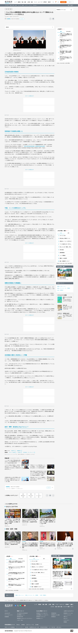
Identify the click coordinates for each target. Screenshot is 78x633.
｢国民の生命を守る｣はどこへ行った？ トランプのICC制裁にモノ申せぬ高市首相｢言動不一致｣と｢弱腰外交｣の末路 (47, 544)
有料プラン (66, 616)
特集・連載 (24, 2)
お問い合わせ (58, 627)
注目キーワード (60, 283)
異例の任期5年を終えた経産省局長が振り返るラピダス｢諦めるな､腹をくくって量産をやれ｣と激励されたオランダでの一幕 (58, 574)
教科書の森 (53, 616)
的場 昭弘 (9, 18)
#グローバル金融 (12, 452)
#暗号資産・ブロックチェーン (28, 452)
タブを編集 (71, 5)
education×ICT (7, 613)
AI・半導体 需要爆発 (62, 277)
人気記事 (59, 29)
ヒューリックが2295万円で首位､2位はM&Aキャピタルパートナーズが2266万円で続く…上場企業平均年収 (13, 543)
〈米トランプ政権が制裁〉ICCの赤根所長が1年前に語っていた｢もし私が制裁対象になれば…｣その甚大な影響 (65, 544)
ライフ (26, 5)
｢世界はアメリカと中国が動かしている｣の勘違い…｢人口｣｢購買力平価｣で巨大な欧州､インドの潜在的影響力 (37, 466)
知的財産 (26, 627)
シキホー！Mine (20, 620)
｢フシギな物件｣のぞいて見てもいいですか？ (66, 244)
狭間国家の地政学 (66, 313)
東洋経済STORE (20, 616)
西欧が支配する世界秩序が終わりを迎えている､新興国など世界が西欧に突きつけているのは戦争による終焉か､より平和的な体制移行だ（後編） (38, 473)
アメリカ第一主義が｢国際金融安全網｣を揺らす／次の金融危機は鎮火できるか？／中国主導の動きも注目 (12, 462)
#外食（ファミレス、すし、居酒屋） (64, 288)
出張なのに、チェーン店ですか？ (66, 241)
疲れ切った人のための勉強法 (67, 298)
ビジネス (7, 5)
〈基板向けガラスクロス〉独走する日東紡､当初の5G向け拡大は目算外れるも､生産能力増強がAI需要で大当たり (58, 584)
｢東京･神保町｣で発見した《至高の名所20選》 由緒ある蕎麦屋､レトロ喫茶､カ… (65, 52)
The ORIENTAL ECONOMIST (22, 613)
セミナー (39, 2)
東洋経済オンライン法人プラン (42, 613)
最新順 (19, 2)
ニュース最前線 (62, 255)
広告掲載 (36, 624)
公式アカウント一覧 (30, 624)
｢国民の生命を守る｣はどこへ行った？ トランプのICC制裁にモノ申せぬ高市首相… (66, 57)
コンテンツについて (67, 614)
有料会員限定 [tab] (68, 31)
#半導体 (19, 452)
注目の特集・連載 (61, 266)
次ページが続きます (29, 95)
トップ (15, 2)
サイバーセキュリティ (9, 614)
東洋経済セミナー (39, 618)
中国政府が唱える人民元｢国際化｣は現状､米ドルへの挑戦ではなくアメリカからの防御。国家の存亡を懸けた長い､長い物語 (12, 479)
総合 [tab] (61, 31)
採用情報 (23, 624)
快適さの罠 (65, 305)
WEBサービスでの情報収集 (10, 627)
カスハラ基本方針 (52, 627)
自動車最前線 (62, 252)
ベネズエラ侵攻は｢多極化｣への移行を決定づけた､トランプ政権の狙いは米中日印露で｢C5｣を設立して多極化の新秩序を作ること (13, 467)
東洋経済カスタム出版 (55, 614)
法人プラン (66, 618)
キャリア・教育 (21, 5)
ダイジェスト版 (62, 235)
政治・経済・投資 (13, 5)
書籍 (49, 2)
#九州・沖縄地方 (60, 290)
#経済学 (12, 450)
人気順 (28, 2)
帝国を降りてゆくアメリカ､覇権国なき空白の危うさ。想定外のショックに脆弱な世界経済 (38, 479)
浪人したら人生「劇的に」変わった (66, 246)
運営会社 (18, 624)
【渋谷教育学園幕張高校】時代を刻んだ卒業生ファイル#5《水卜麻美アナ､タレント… (66, 46)
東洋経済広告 (53, 613)
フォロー (21, 18)
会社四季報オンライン (21, 614)
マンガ (35, 2)
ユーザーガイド (66, 620)
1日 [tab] (34, 558)
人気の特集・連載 (61, 230)
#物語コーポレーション (61, 286)
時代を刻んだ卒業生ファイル (65, 238)
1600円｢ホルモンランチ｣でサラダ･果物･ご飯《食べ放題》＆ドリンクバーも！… (66, 40)
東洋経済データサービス (40, 616)
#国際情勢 (18, 450)
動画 (32, 2)
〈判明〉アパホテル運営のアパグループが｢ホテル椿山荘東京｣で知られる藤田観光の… (66, 34)
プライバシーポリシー (20, 627)
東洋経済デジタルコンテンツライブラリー (24, 618)
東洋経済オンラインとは (61, 9)
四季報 (44, 2)
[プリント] (53, 19)
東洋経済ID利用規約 (44, 627)
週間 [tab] (44, 558)
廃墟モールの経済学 (63, 258)
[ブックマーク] (50, 19)
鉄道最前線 (7, 616)
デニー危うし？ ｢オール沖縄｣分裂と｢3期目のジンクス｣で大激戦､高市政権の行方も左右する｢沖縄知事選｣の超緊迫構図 (30, 545)
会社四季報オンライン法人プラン (42, 614)
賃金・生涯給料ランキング (64, 261)
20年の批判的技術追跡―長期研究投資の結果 (34, 146)
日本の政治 (62, 249)
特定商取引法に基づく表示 (34, 627)
